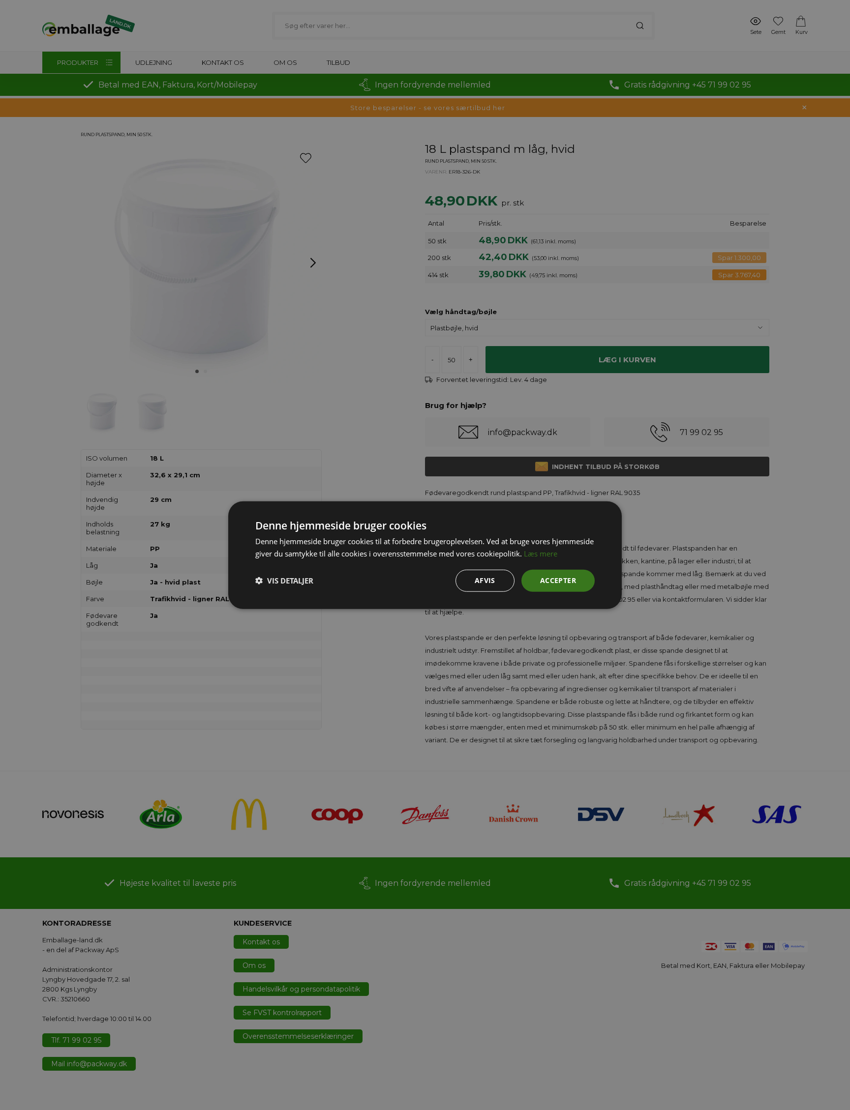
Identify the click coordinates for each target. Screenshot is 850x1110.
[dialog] (425, 555)
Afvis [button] (485, 580)
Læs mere (540, 553)
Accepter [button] (558, 580)
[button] (284, 580)
